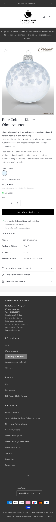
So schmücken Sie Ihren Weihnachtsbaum (22, 418)
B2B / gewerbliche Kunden (16, 396)
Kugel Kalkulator (12, 412)
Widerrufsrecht (11, 351)
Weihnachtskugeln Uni (14, 435)
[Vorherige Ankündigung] (5, 3)
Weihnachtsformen (13, 447)
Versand (11, 188)
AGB (7, 345)
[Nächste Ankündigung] (51, 3)
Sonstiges (9, 453)
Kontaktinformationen (24, 516)
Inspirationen (11, 459)
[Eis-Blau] (4, 173)
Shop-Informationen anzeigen (17, 228)
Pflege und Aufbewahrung (16, 424)
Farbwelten (10, 465)
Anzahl (4, 198)
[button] (5, 17)
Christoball (12, 512)
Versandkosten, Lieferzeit (16, 362)
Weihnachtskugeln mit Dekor (17, 441)
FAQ (6, 384)
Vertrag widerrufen (16, 356)
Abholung (9, 368)
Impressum (10, 390)
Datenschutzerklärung (40, 512)
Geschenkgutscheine (14, 430)
